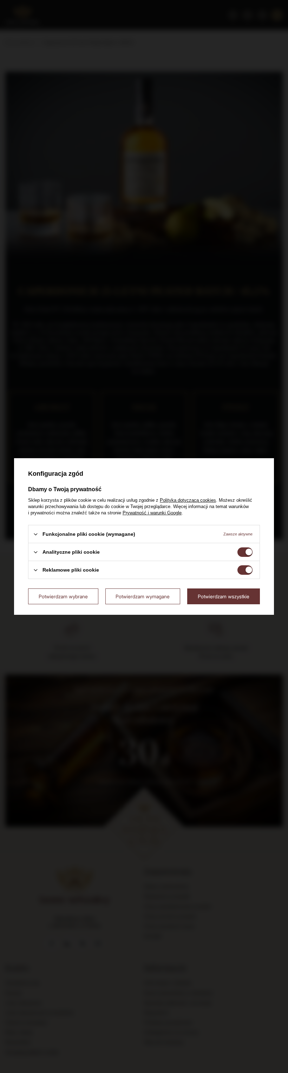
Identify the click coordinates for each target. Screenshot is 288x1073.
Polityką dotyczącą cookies (188, 500)
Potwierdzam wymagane (143, 596)
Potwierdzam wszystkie (223, 596)
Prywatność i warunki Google (152, 512)
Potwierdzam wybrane (63, 596)
